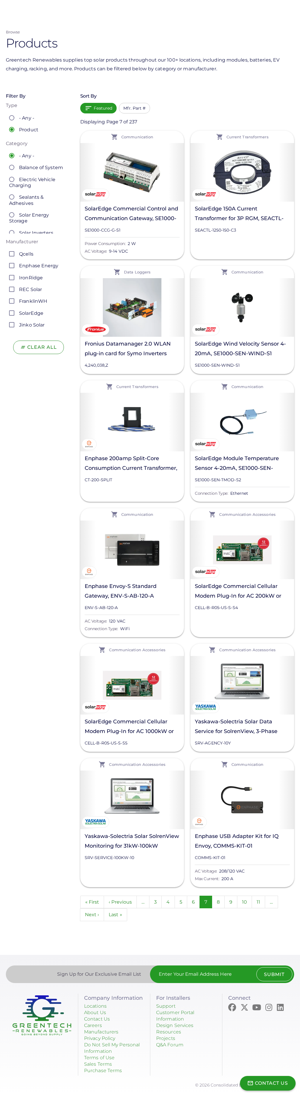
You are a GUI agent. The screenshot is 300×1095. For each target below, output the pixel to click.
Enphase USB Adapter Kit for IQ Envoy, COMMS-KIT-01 (237, 841)
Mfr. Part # (134, 108)
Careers (93, 1025)
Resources (168, 1032)
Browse (13, 32)
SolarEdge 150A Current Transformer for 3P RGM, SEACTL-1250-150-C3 (239, 214)
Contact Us (97, 1019)
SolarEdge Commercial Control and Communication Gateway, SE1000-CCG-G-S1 (131, 214)
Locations (95, 1006)
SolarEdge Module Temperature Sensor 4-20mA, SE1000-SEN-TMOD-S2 (237, 464)
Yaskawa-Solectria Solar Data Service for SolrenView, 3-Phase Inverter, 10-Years (236, 727)
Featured (103, 108)
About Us (95, 1012)
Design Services (175, 1025)
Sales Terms (98, 1064)
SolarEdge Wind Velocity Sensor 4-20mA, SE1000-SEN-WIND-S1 (240, 349)
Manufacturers (101, 1032)
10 (247, 902)
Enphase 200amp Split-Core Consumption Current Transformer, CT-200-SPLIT (131, 464)
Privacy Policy (99, 1038)
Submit (274, 974)
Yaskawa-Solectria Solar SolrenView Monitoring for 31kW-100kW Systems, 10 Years (132, 842)
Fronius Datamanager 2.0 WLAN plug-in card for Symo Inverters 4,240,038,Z (128, 349)
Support (165, 1006)
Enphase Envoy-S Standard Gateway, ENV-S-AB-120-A (120, 591)
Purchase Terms (103, 1070)
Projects (165, 1038)
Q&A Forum (169, 1045)
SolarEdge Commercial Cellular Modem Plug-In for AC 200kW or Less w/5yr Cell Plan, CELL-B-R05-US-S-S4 (239, 592)
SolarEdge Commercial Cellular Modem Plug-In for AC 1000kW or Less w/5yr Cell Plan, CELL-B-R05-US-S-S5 (129, 727)
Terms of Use (99, 1057)
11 (261, 902)
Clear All (42, 347)
